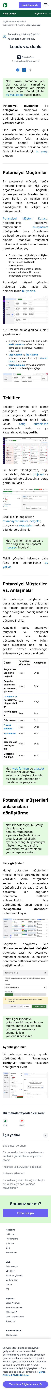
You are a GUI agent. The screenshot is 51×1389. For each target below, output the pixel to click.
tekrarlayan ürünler (15, 521)
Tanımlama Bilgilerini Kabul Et (25, 1384)
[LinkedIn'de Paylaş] (24, 70)
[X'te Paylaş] (30, 70)
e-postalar (26, 525)
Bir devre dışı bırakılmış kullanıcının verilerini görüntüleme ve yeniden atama (23, 1156)
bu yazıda (28, 291)
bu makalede (14, 94)
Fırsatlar (20, 25)
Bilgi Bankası (8, 21)
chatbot (39, 768)
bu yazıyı (42, 151)
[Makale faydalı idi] (5, 1120)
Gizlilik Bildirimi (20, 1375)
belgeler (35, 521)
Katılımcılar (10, 733)
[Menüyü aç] (46, 5)
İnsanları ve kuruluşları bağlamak (22, 1166)
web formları (20, 768)
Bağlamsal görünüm (14, 1145)
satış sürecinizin (33, 424)
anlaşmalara (40, 227)
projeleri (38, 474)
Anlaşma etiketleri (13, 1173)
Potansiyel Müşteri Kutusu (25, 218)
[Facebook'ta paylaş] (18, 70)
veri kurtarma (16, 344)
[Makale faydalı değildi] (21, 1120)
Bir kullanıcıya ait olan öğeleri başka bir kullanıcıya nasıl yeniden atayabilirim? (24, 1184)
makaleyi (11, 547)
